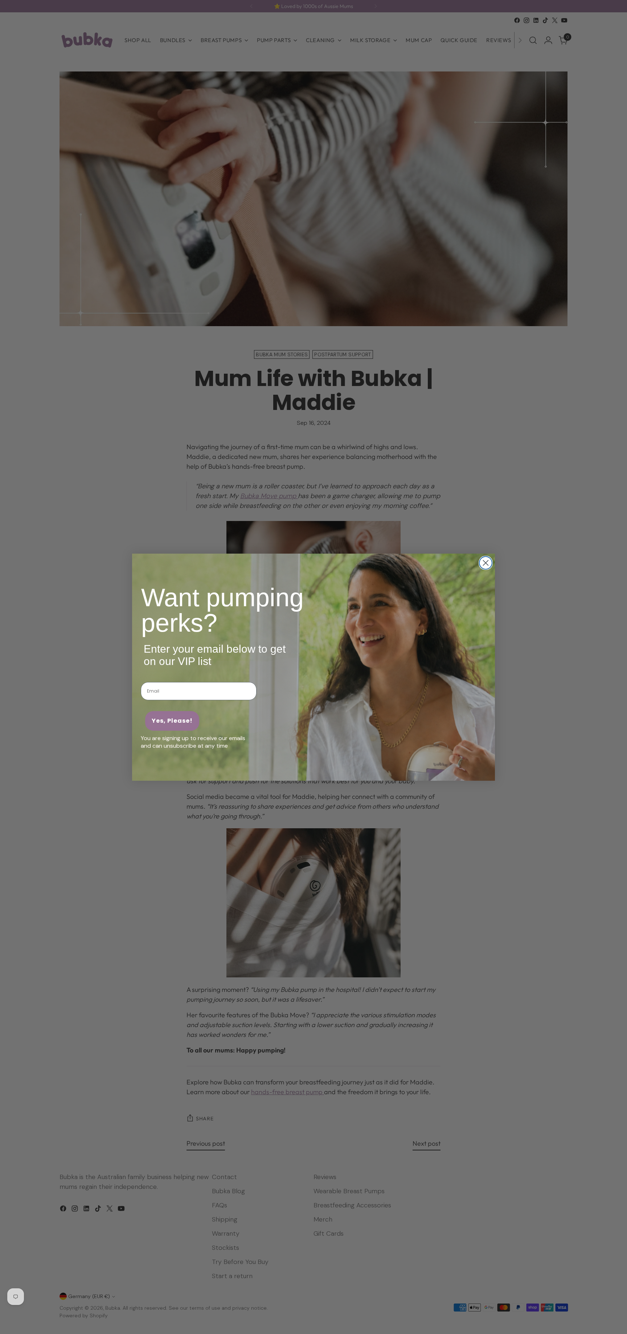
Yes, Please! (172, 721)
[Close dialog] (485, 563)
